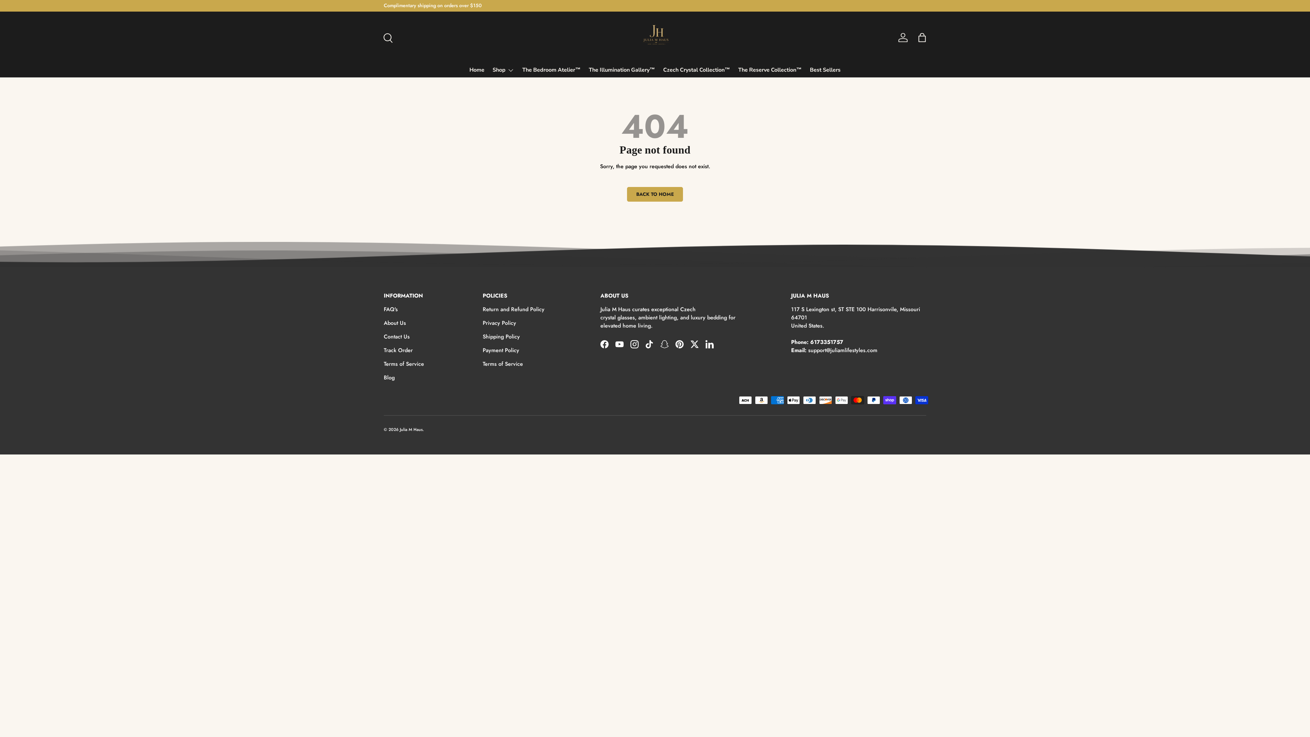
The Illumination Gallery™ (622, 70)
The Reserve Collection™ (770, 70)
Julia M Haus (411, 430)
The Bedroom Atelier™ (551, 70)
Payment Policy (501, 350)
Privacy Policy (499, 323)
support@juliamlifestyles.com (842, 350)
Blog (389, 377)
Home (476, 70)
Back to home (655, 194)
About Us (395, 323)
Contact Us (397, 337)
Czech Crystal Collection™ (696, 70)
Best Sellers (825, 70)
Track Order (398, 350)
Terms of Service (404, 364)
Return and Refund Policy (513, 309)
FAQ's (391, 309)
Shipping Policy (501, 337)
